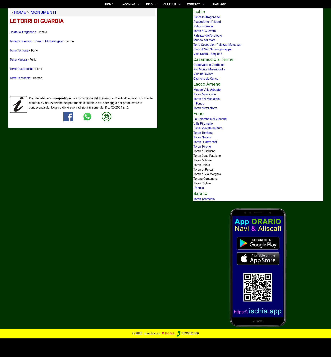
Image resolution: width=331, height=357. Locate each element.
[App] (258, 267)
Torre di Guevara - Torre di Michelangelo (36, 41)
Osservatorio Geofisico (208, 65)
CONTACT (193, 4)
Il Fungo (198, 103)
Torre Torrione (19, 50)
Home (109, 4)
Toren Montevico (204, 94)
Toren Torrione (203, 133)
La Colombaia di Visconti (210, 119)
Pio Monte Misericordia (209, 69)
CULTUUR (169, 4)
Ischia (170, 333)
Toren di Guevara (204, 31)
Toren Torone (202, 146)
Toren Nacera (202, 137)
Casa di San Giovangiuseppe (212, 49)
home (20, 12)
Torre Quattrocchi (21, 69)
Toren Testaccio (204, 199)
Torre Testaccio (20, 78)
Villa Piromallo (203, 123)
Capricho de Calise (206, 78)
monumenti (43, 12)
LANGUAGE (218, 4)
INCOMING (128, 4)
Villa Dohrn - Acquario (207, 54)
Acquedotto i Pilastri (207, 22)
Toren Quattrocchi (205, 142)
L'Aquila (198, 188)
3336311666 (190, 333)
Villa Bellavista (203, 74)
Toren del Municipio (206, 99)
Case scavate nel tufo (208, 128)
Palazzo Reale (203, 26)
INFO (149, 4)
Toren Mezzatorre (205, 108)
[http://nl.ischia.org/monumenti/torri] (106, 116)
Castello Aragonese (23, 32)
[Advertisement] (162, 347)
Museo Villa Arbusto (207, 89)
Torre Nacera (18, 59)
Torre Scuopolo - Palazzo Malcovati (217, 45)
